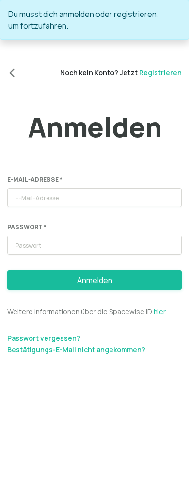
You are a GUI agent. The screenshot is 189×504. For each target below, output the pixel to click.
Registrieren (160, 72)
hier (159, 311)
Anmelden (94, 280)
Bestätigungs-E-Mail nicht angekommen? (76, 349)
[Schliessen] (177, 14)
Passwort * (27, 227)
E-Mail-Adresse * (35, 179)
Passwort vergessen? (43, 338)
